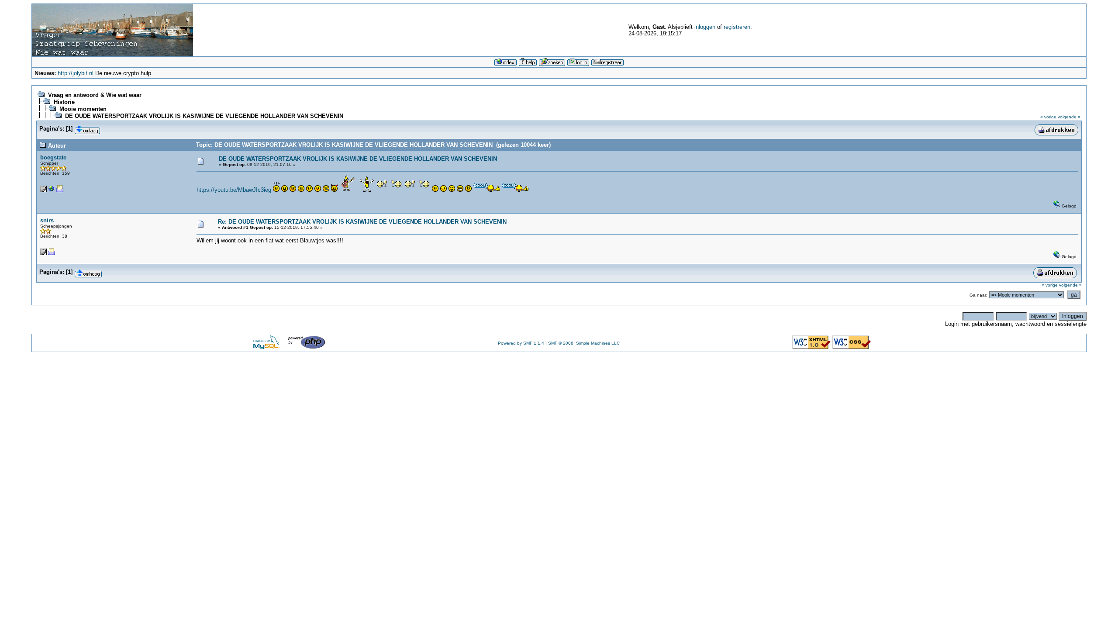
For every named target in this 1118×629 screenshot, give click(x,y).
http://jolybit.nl (75, 73)
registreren (737, 27)
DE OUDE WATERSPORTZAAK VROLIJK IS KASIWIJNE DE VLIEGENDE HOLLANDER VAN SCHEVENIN (204, 116)
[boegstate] (51, 190)
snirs (47, 220)
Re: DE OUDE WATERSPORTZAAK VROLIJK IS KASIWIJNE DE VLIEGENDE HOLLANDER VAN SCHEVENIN (362, 221)
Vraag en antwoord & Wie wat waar (94, 95)
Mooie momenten (83, 109)
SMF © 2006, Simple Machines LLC (584, 343)
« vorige (1048, 116)
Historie (64, 102)
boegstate (53, 157)
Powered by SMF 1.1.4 (521, 343)
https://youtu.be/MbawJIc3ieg (234, 190)
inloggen (704, 27)
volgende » (1069, 116)
